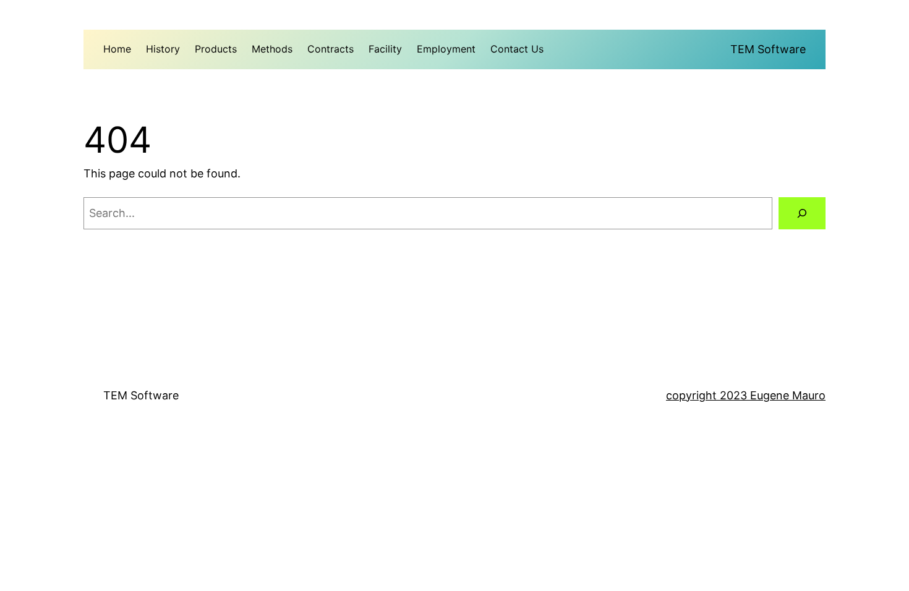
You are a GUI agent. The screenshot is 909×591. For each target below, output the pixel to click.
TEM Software (768, 49)
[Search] (802, 213)
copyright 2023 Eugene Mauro (746, 395)
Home (117, 49)
